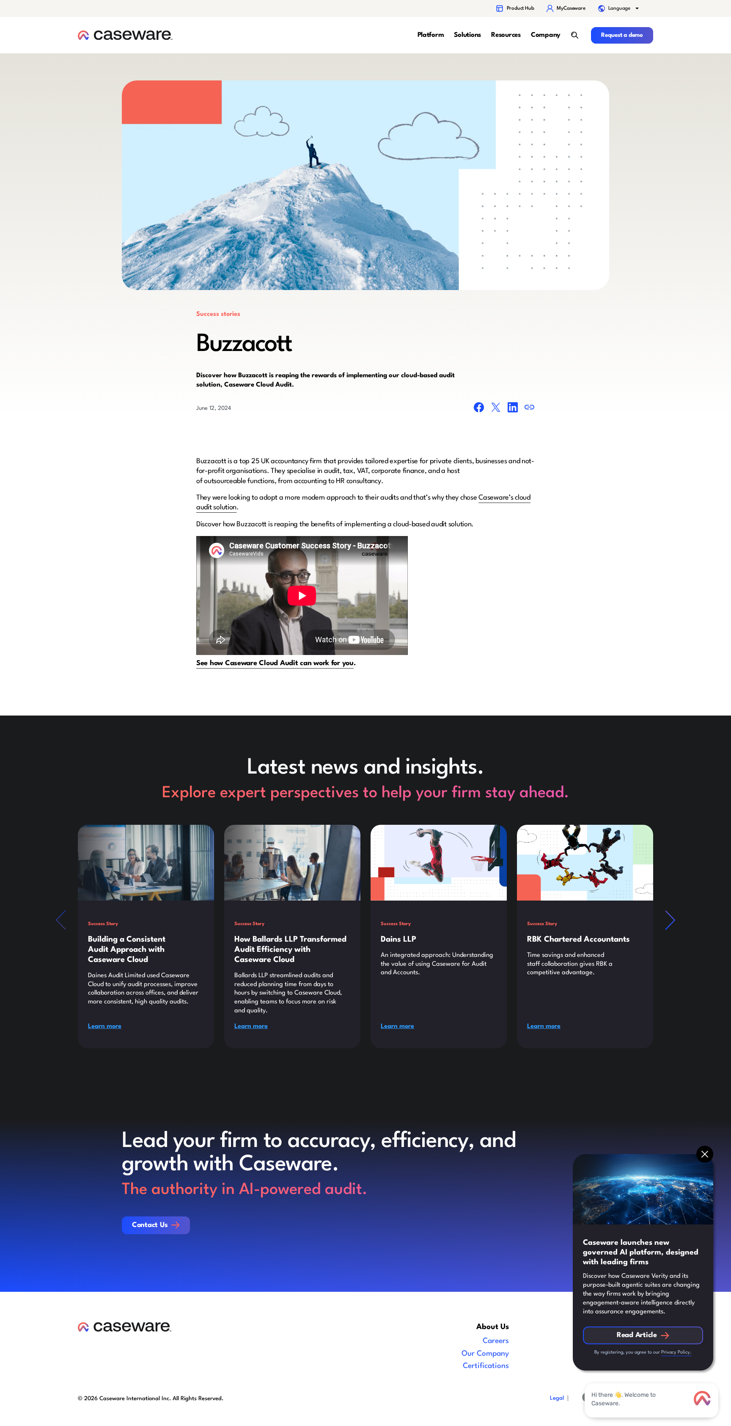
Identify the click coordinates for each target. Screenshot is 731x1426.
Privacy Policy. (676, 1352)
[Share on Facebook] (479, 409)
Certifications (486, 1366)
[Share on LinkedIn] (513, 409)
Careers (496, 1341)
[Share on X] (496, 409)
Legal (557, 1398)
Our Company (485, 1353)
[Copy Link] (530, 408)
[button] (619, 8)
